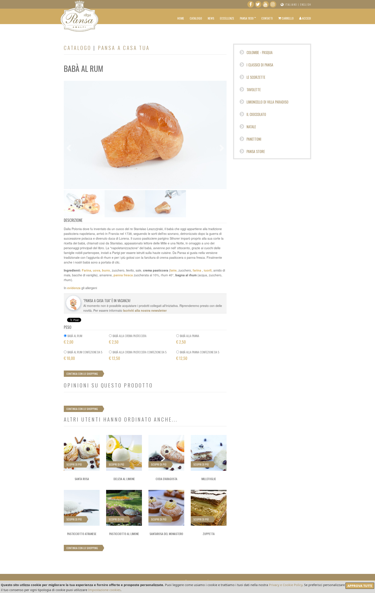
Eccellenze (227, 18)
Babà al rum (74, 335)
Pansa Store (255, 151)
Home (180, 18)
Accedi (306, 18)
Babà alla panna (189, 335)
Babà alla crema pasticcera (129, 335)
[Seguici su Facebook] (250, 5)
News (211, 18)
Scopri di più (74, 464)
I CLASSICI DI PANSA (259, 65)
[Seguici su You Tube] (265, 5)
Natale (251, 126)
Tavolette (253, 89)
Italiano (291, 4)
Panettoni (253, 139)
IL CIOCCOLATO (256, 114)
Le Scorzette (255, 77)
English (305, 4)
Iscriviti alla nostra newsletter (145, 310)
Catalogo (196, 18)
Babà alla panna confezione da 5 (199, 352)
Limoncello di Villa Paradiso (267, 102)
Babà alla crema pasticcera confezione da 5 (140, 352)
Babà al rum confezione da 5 (84, 352)
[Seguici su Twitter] (258, 5)
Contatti (267, 18)
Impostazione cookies (104, 590)
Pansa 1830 (246, 18)
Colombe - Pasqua (259, 52)
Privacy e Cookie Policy (285, 585)
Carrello (287, 18)
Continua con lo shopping (82, 374)
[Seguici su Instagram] (273, 5)
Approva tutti (359, 585)
